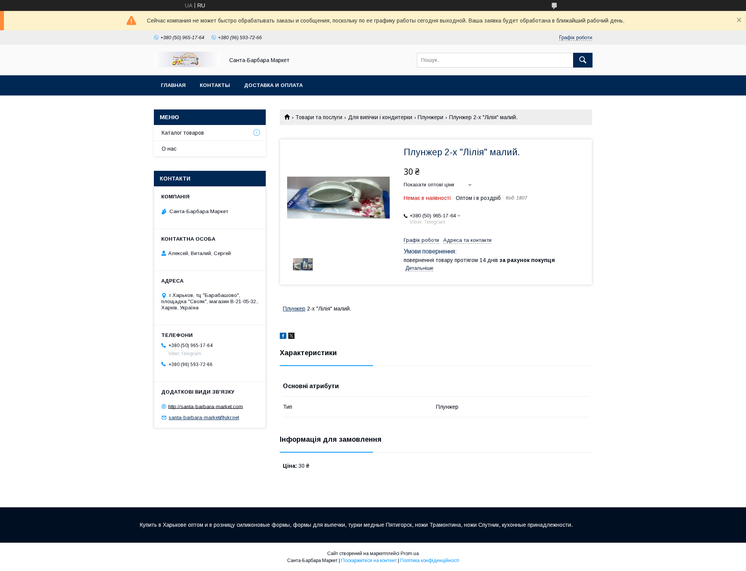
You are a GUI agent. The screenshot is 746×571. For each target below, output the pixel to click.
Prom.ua (410, 553)
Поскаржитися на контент (369, 560)
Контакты (215, 85)
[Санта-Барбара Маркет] (187, 65)
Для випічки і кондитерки (380, 117)
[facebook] (283, 337)
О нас (169, 149)
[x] (291, 337)
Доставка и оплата (273, 85)
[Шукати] (583, 60)
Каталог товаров (183, 133)
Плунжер (294, 308)
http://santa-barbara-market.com (205, 406)
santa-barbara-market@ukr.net (204, 417)
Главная (173, 85)
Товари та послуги (318, 117)
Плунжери (430, 117)
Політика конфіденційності (429, 560)
